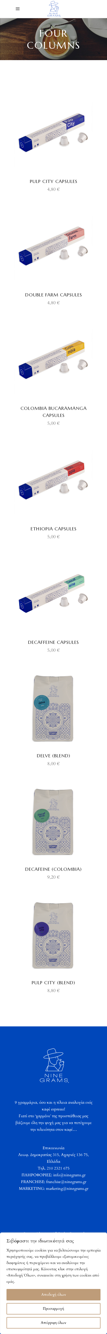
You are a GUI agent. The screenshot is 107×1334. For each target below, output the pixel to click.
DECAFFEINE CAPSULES (53, 642)
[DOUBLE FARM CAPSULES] (53, 246)
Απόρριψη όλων (53, 1322)
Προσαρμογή (53, 1308)
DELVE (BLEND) (53, 756)
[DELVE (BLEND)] (53, 707)
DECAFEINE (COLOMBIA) (53, 869)
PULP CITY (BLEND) (53, 983)
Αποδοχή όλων (53, 1294)
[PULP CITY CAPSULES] (53, 133)
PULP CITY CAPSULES (53, 181)
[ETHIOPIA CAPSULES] (53, 480)
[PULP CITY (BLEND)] (53, 934)
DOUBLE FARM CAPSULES (53, 295)
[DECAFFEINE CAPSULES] (53, 594)
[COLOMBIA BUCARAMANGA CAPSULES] (53, 360)
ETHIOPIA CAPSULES (54, 529)
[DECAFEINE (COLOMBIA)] (53, 821)
